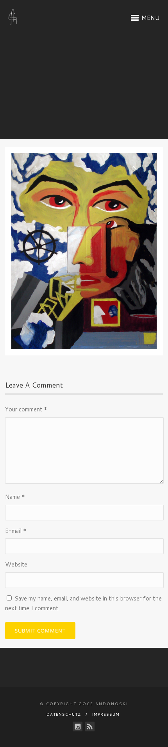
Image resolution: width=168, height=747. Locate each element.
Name (15, 497)
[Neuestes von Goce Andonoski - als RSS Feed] (90, 726)
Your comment (26, 409)
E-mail (16, 531)
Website (16, 564)
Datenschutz (63, 714)
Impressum (106, 714)
